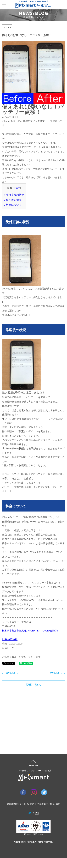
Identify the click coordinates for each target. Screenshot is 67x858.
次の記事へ (55, 672)
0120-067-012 (10, 639)
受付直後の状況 (14, 194)
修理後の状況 (12, 199)
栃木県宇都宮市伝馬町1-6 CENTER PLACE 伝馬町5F (30, 630)
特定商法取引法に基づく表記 (20, 804)
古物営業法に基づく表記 (48, 804)
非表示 (16, 187)
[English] (37, 813)
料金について (12, 204)
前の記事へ (11, 672)
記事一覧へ (33, 685)
